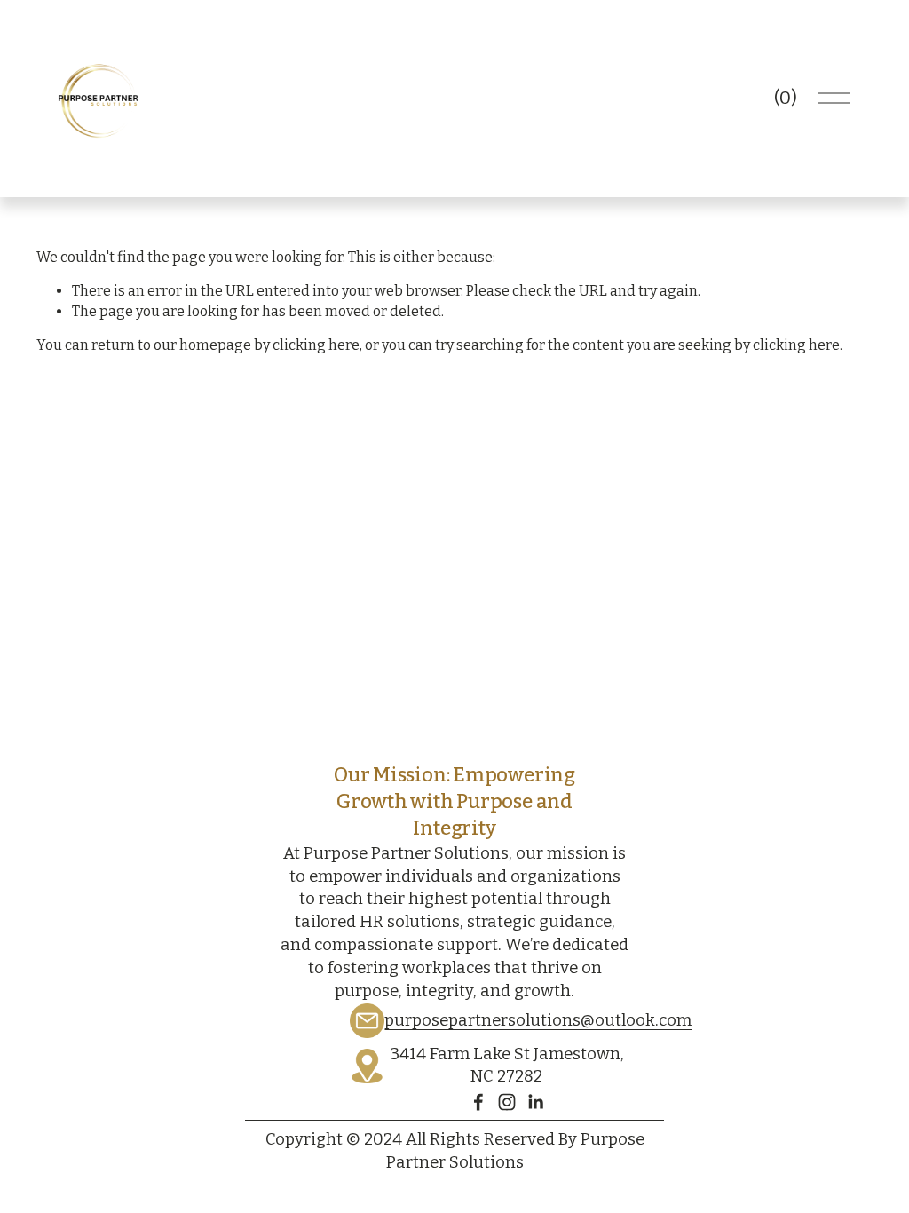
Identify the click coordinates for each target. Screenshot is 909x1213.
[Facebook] (478, 1102)
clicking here (316, 345)
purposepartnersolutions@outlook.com (538, 1020)
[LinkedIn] (535, 1102)
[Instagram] (507, 1102)
